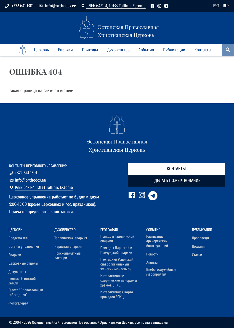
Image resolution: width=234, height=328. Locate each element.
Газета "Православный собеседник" (25, 292)
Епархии (65, 49)
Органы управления (23, 246)
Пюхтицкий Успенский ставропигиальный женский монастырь (116, 264)
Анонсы (151, 262)
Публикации (174, 49)
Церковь (41, 49)
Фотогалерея (18, 303)
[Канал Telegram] (166, 5)
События (146, 49)
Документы (17, 272)
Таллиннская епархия (70, 238)
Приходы (90, 49)
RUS (226, 5)
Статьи (197, 255)
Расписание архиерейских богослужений (157, 241)
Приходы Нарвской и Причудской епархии (116, 250)
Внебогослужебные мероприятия (161, 271)
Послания (199, 246)
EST (216, 5)
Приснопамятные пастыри (67, 255)
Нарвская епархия (68, 246)
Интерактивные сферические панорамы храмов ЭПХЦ (118, 280)
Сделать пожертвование (176, 180)
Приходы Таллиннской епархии (117, 238)
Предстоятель (18, 238)
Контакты (202, 49)
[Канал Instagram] (159, 5)
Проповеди (200, 238)
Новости (152, 254)
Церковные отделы (23, 263)
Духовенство (118, 49)
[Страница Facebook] (152, 5)
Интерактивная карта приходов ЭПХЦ (116, 294)
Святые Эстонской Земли (22, 281)
